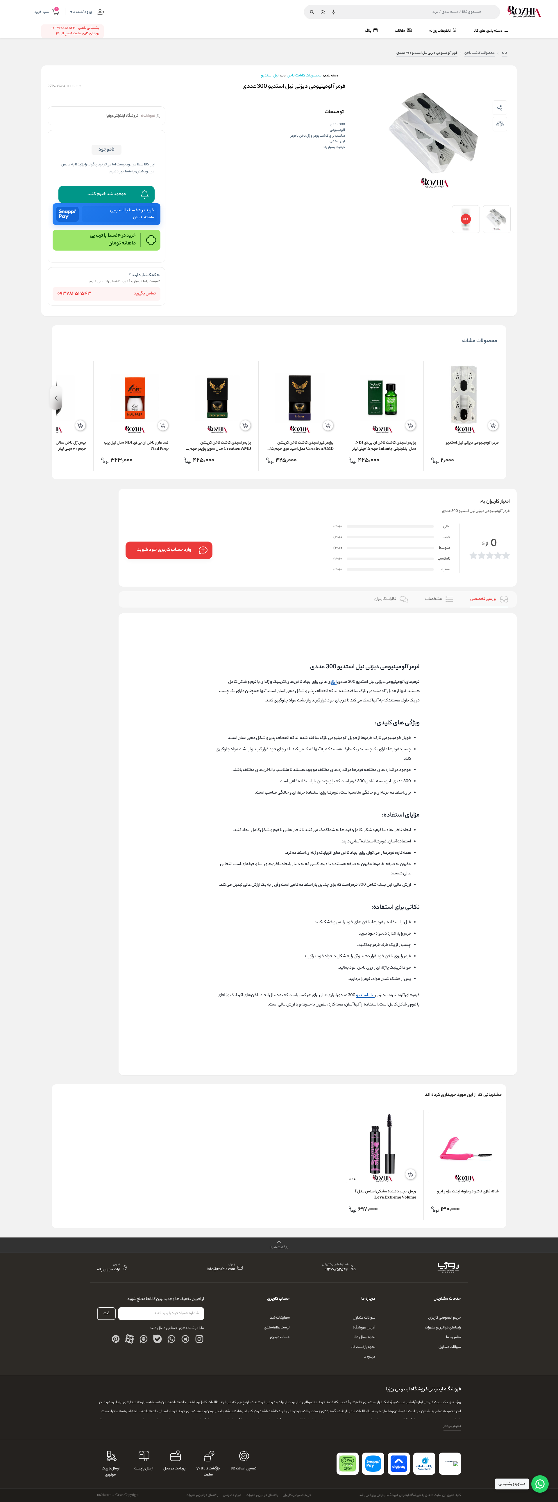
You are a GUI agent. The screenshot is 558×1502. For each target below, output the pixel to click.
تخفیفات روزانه (440, 31)
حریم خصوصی (232, 1495)
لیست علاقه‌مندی (277, 1328)
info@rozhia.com (221, 1269)
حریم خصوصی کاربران (444, 1318)
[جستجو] (311, 11)
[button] (354, 1179)
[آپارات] (129, 1339)
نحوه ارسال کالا (364, 1337)
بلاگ (368, 31)
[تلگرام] (185, 1339)
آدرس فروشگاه (364, 1328)
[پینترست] (115, 1339)
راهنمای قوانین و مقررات (443, 1328)
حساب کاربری (280, 1337)
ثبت (106, 1313)
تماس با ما (453, 1337)
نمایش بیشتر (452, 1426)
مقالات (400, 31)
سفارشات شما (280, 1318)
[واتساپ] (171, 1339)
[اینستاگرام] (199, 1339)
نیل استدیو (365, 995)
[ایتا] (143, 1339)
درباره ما (369, 1357)
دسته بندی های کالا (488, 31)
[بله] (157, 1339)
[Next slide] (56, 398)
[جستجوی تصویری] (322, 11)
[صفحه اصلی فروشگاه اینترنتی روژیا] (448, 1267)
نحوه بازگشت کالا (362, 1347)
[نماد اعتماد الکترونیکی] (450, 1464)
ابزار (334, 682)
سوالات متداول (450, 1347)
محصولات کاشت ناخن (479, 53)
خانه (504, 53)
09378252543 (74, 294)
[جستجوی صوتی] (333, 11)
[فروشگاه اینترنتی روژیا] (524, 12)
